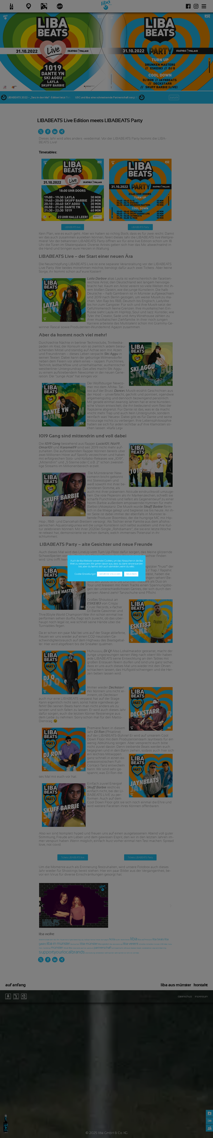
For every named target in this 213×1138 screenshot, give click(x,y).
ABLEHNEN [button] (131, 574)
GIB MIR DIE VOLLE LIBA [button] (109, 574)
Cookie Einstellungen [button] (85, 574)
